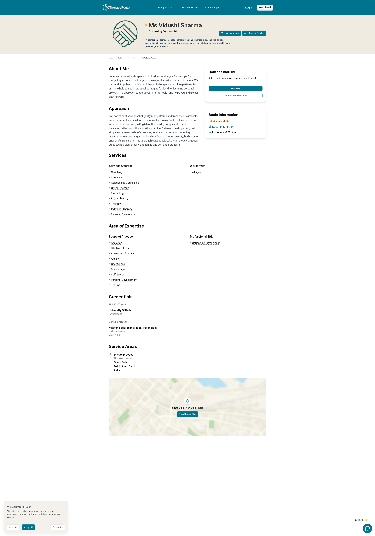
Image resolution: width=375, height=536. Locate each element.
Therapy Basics (163, 7)
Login (248, 7)
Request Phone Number (235, 95)
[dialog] (36, 516)
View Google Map (187, 414)
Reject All (13, 527)
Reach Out (235, 88)
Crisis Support (212, 7)
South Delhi (132, 58)
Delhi (117, 366)
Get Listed (265, 7)
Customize (58, 527)
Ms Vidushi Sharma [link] (149, 58)
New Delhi (218, 127)
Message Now (232, 33)
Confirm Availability (219, 121)
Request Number (256, 33)
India (111, 58)
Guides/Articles (189, 7)
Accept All (28, 527)
